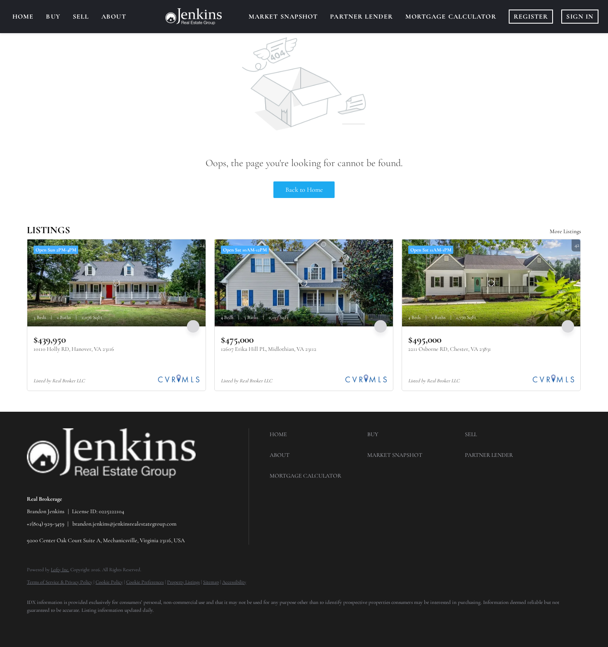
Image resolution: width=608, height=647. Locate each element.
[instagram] (61, 625)
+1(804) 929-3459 (46, 523)
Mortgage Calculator (450, 16)
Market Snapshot (283, 16)
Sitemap (211, 582)
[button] (316, 434)
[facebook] (37, 625)
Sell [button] (81, 16)
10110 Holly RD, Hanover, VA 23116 (74, 348)
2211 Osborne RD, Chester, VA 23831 (449, 348)
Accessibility (234, 582)
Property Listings (183, 582)
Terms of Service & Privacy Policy (59, 582)
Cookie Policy (109, 582)
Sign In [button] (580, 16)
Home (23, 16)
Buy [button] (53, 16)
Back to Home (304, 190)
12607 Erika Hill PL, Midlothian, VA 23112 (268, 348)
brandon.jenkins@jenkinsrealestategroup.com (124, 523)
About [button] (113, 16)
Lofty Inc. (60, 569)
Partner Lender (361, 16)
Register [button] (531, 16)
